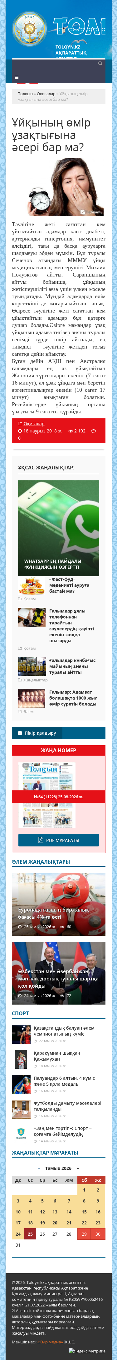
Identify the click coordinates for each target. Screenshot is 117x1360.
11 (30, 1212)
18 (30, 1223)
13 (54, 1212)
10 (18, 1212)
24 (18, 1234)
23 (97, 1223)
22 (84, 1223)
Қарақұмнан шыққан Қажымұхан (57, 1056)
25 (30, 1234)
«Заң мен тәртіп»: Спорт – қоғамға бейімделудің (63, 1131)
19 (42, 1223)
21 (68, 1223)
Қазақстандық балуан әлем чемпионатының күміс (64, 1031)
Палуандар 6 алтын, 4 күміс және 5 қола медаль (64, 1081)
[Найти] (100, 63)
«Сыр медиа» (50, 1342)
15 (84, 1212)
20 (54, 1223)
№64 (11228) (58, 796)
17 (18, 1223)
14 (68, 1212)
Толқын (58, 29)
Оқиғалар (34, 424)
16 (97, 1212)
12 (42, 1212)
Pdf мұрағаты (62, 840)
